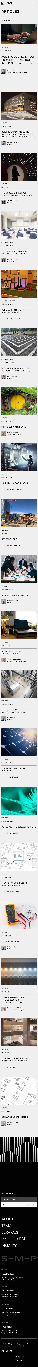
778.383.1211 (6, 1327)
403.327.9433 (7, 1308)
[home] (7, 3)
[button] (35, 3)
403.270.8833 (7, 1273)
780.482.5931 (7, 1290)
